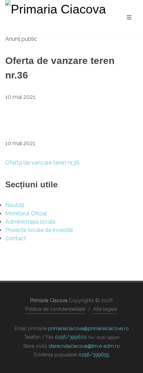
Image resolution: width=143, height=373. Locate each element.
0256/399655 (93, 354)
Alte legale (105, 309)
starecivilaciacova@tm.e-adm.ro (84, 346)
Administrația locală (30, 221)
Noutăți (14, 205)
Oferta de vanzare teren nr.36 (42, 162)
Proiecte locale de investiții (39, 230)
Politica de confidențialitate (55, 309)
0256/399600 (71, 337)
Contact (15, 238)
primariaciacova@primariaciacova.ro (88, 328)
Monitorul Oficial (26, 213)
